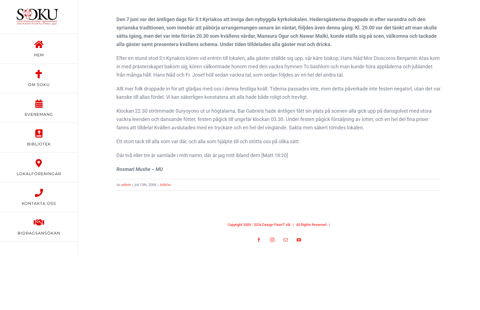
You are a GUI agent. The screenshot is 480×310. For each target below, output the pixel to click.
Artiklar (165, 185)
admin (126, 185)
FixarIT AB (282, 225)
